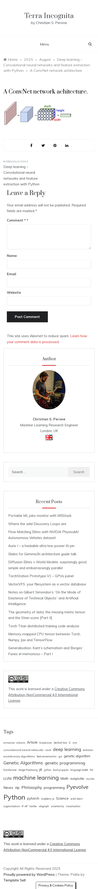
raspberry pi (47, 798)
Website (14, 292)
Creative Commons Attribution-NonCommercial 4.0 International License (46, 695)
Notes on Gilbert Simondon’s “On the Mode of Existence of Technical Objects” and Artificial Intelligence (44, 598)
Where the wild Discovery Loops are (37, 524)
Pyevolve (77, 787)
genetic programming (65, 763)
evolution (88, 750)
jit (40, 769)
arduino (20, 742)
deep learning (67, 749)
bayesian (45, 742)
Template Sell (14, 880)
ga (60, 756)
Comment (16, 220)
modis (90, 778)
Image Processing (28, 770)
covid (48, 750)
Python (14, 797)
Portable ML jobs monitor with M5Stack (39, 515)
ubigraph (44, 806)
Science (62, 798)
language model (79, 770)
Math (64, 778)
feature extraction (47, 756)
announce (9, 742)
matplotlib (77, 778)
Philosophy (31, 787)
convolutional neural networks (23, 750)
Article (32, 742)
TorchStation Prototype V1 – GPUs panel (41, 576)
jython (47, 770)
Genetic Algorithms (23, 763)
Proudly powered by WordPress (29, 874)
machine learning (36, 777)
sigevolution (11, 806)
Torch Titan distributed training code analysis (43, 626)
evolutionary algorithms (19, 756)
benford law (60, 742)
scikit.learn (76, 798)
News (8, 787)
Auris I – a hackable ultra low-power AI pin (41, 546)
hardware (10, 770)
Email (11, 274)
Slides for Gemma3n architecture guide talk (42, 554)
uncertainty (57, 806)
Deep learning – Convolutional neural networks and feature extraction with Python (21, 176)
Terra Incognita (49, 15)
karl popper (61, 770)
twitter (33, 806)
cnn (74, 742)
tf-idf (25, 806)
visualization (73, 806)
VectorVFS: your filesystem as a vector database (47, 584)
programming (54, 787)
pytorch (33, 798)
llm (91, 770)
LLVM (7, 778)
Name (12, 256)
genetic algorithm (77, 756)
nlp (17, 787)
